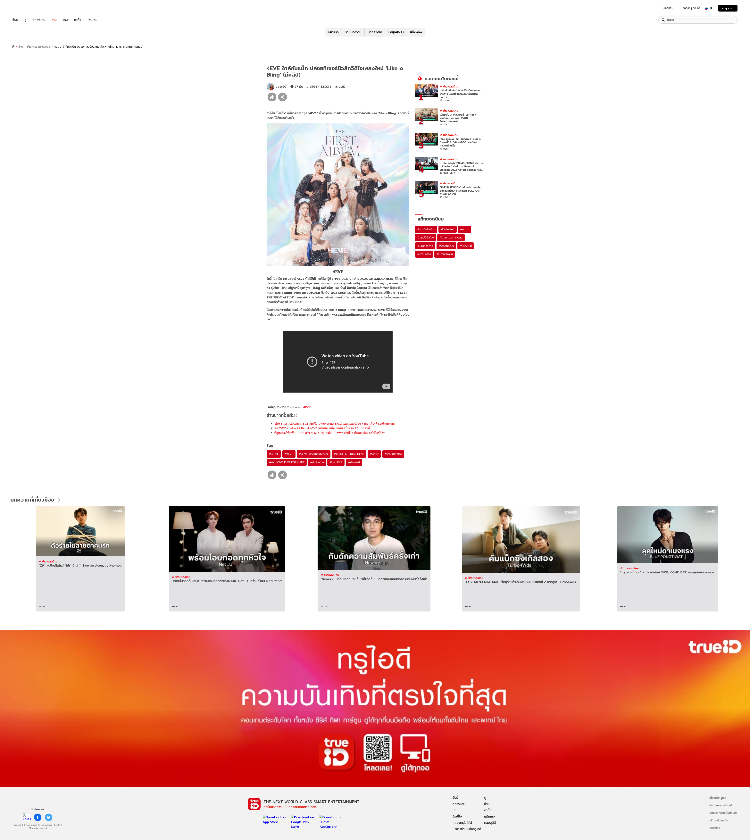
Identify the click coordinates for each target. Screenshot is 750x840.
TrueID (24, 8)
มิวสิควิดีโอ (375, 32)
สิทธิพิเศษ (39, 20)
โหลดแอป (667, 8)
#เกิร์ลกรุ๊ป (354, 462)
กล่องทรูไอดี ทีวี (691, 8)
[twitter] (49, 817)
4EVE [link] (307, 407)
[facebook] (38, 817)
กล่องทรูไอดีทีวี (462, 822)
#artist (374, 454)
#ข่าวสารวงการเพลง (451, 237)
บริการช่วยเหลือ (718, 820)
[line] (27, 817)
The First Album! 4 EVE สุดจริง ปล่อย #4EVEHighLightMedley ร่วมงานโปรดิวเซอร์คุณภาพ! (334, 423)
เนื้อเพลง (416, 32)
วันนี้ (15, 20)
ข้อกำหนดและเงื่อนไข (721, 805)
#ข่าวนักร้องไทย (393, 454)
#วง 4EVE (336, 462)
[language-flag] (706, 8)
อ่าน (54, 20)
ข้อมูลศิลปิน (396, 32)
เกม (65, 20)
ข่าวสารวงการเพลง (38, 46)
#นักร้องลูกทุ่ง (425, 246)
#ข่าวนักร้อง (424, 254)
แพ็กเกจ (489, 816)
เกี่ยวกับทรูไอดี (717, 797)
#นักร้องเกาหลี (445, 254)
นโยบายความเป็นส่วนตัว (723, 813)
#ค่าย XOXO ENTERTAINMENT (286, 462)
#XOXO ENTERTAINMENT (349, 454)
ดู (25, 20)
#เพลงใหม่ (465, 246)
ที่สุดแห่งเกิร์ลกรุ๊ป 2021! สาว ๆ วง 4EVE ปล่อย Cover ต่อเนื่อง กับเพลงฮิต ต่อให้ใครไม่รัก (329, 432)
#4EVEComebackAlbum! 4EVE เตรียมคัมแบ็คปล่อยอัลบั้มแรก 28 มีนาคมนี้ (322, 428)
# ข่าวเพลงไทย (449, 86)
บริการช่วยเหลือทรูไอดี (467, 829)
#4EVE (289, 454)
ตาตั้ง (77, 20)
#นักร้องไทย (317, 462)
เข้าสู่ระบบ (727, 8)
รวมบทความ (353, 32)
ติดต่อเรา (714, 828)
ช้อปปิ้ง (457, 816)
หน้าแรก (333, 32)
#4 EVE (274, 454)
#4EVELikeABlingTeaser (313, 454)
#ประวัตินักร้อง (425, 237)
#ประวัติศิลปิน (446, 246)
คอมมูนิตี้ (490, 822)
